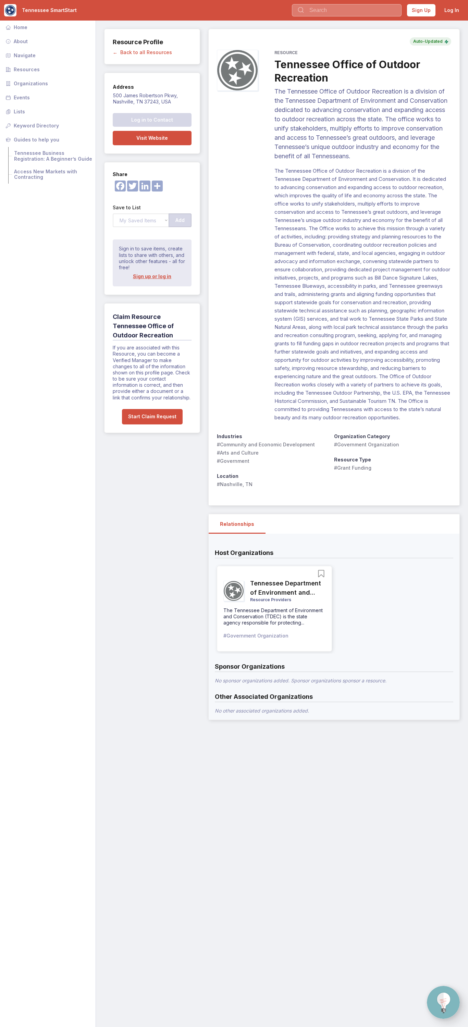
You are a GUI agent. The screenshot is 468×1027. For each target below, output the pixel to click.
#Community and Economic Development (266, 444)
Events (17, 97)
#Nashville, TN (235, 484)
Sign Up (421, 10)
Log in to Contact (152, 120)
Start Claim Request (152, 416)
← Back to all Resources (142, 52)
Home (15, 27)
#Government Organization (366, 444)
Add (180, 220)
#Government (233, 461)
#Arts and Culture (238, 453)
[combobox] (347, 10)
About (16, 41)
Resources (22, 69)
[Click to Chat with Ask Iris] (443, 1002)
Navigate (20, 55)
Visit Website (152, 138)
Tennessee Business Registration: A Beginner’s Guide (53, 156)
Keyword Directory (31, 125)
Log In (451, 10)
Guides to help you (31, 140)
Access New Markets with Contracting (46, 174)
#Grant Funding (352, 468)
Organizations (26, 83)
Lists (14, 111)
